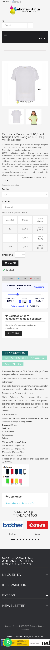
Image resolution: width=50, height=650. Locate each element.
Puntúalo (13, 333)
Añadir (12, 263)
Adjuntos (13, 364)
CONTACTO (7, 2)
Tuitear (23, 278)
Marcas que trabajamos (25, 513)
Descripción (15, 353)
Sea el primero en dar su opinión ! (20, 503)
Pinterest (36, 278)
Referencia (27, 178)
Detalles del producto (24, 358)
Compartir (9, 278)
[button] (25, 20)
